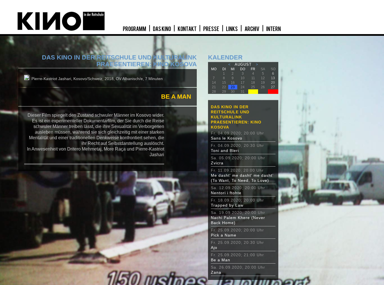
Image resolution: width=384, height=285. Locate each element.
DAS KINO (162, 29)
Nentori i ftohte (226, 193)
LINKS (232, 29)
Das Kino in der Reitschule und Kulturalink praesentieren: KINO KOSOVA (236, 117)
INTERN (273, 29)
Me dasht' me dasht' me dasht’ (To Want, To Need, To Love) (242, 178)
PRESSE (211, 29)
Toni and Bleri (225, 150)
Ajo (214, 247)
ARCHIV (252, 29)
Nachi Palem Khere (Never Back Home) (238, 220)
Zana (216, 272)
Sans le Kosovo (226, 138)
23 (233, 87)
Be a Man (220, 260)
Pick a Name (223, 235)
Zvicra (217, 163)
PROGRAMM (135, 29)
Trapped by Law (227, 205)
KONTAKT (187, 29)
